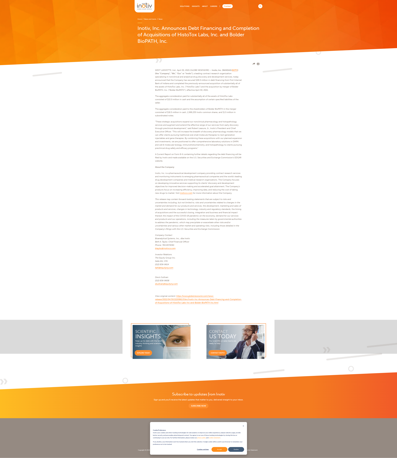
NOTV (235, 70)
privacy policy (201, 438)
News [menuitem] (161, 19)
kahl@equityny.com (164, 267)
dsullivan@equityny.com (166, 283)
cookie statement (214, 438)
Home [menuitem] (140, 19)
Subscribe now (198, 406)
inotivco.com (186, 193)
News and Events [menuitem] (150, 19)
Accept (219, 449)
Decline (236, 449)
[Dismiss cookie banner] (243, 426)
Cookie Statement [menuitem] (251, 450)
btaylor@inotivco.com (165, 248)
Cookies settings (203, 449)
